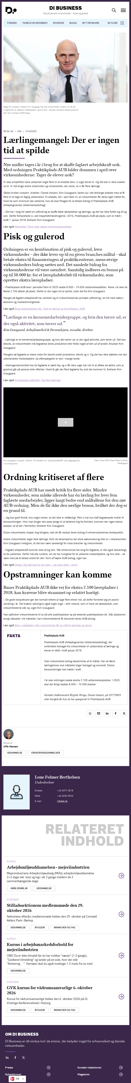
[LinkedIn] (7, 1058)
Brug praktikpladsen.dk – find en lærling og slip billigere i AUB (50, 308)
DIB (19, 131)
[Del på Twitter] (124, 713)
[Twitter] (23, 1058)
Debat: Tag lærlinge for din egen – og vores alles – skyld (46, 564)
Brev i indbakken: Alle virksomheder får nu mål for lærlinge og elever (53, 625)
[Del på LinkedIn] (107, 713)
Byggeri (40, 927)
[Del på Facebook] (115, 713)
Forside (12, 23)
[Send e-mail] (98, 713)
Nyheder (58, 23)
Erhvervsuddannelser (45, 753)
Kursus (11, 861)
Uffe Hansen (10, 746)
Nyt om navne (90, 23)
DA (17, 1079)
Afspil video (65, 422)
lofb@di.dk (62, 801)
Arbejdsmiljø (19, 888)
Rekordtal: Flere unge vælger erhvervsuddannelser (43, 226)
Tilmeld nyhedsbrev (35, 23)
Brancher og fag (64, 927)
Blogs (73, 23)
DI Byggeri (13, 899)
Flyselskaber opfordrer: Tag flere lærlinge (38, 380)
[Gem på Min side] (90, 713)
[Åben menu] (123, 10)
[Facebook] (15, 1058)
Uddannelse (14, 753)
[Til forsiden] (11, 10)
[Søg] (114, 10)
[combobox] (17, 1079)
